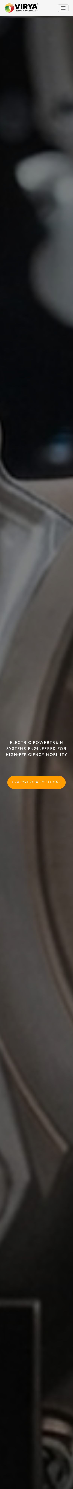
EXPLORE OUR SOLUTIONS (36, 782)
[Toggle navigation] (63, 8)
